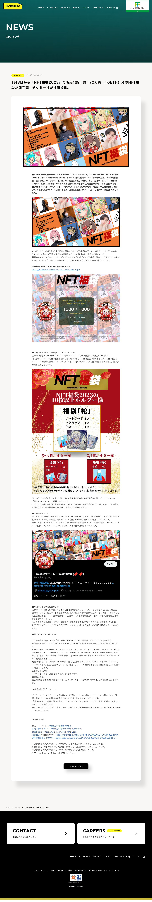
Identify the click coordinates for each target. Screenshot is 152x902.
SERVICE (65, 8)
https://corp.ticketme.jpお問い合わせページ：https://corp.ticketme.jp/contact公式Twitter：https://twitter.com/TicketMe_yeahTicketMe (56, 730)
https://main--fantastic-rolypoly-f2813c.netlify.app (56, 269)
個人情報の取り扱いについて (98, 870)
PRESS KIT (40, 870)
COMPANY (52, 8)
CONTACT (98, 8)
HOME (41, 8)
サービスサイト (114, 870)
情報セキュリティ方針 (65, 870)
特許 (53, 870)
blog (128, 857)
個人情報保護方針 (80, 870)
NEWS (76, 8)
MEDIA (86, 8)
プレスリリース (18, 75)
